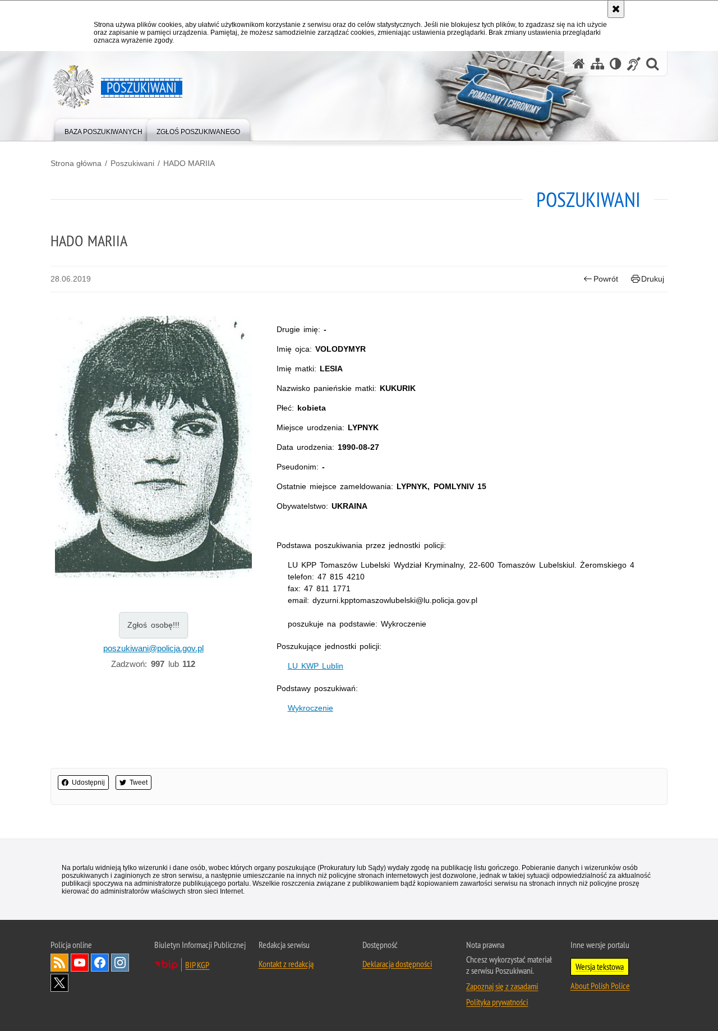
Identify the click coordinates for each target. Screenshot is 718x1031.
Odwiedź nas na (80, 963)
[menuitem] (103, 129)
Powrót (605, 278)
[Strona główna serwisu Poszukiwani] (579, 64)
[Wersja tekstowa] (616, 64)
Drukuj (652, 278)
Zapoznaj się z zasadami (502, 986)
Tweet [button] (139, 782)
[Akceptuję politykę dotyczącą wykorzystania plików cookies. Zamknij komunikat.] (615, 9)
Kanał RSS (59, 963)
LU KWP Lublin (315, 665)
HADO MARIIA (189, 163)
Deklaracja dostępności (397, 963)
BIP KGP (197, 964)
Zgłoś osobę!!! (153, 624)
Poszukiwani (132, 163)
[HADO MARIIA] (153, 448)
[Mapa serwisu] (597, 64)
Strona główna (76, 163)
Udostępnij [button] (88, 782)
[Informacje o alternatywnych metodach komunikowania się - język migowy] (634, 64)
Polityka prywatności (497, 1001)
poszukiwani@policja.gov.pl (153, 648)
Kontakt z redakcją (286, 963)
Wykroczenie (310, 707)
